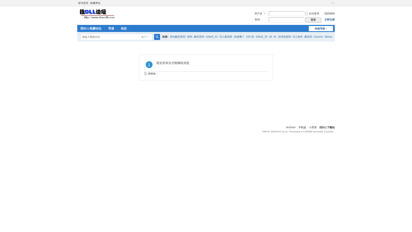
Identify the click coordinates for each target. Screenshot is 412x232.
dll (270, 36)
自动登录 (314, 13)
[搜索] (157, 37)
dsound (318, 36)
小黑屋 (313, 127)
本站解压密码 (177, 36)
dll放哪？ (239, 36)
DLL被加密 (226, 36)
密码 (257, 19)
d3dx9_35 (262, 36)
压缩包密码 (284, 36)
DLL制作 (298, 36)
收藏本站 (95, 3)
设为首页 (83, 3)
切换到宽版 (333, 3)
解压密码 (199, 36)
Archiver (291, 127)
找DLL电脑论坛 (90, 28)
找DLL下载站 (327, 127)
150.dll (250, 36)
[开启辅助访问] (329, 3)
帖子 (144, 36)
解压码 (308, 36)
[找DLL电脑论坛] (96, 13)
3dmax (328, 36)
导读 (111, 28)
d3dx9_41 (212, 36)
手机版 (302, 127)
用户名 (258, 13)
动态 (124, 28)
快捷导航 (320, 28)
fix (275, 36)
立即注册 (329, 19)
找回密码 (329, 13)
